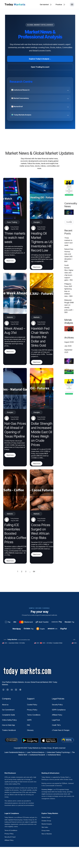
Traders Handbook (9, 730)
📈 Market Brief (40, 106)
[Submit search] (70, 222)
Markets (10, 317)
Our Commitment (8, 710)
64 (34, 571)
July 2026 (67, 346)
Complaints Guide (8, 715)
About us (5, 705)
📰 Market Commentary (40, 98)
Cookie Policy (32, 705)
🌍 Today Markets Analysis (40, 114)
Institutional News (54, 755)
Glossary (30, 730)
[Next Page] (39, 571)
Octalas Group (46, 820)
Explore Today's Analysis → (40, 59)
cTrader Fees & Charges (60, 730)
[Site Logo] (15, 4)
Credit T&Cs (56, 725)
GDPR (29, 720)
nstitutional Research (37, 755)
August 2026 (69, 342)
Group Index (46, 830)
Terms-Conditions (33, 715)
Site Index (45, 827)
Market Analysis (47, 824)
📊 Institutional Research (40, 90)
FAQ (28, 725)
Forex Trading (12, 222)
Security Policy (57, 705)
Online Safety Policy (9, 720)
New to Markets (47, 834)
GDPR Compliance (59, 710)
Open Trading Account (40, 67)
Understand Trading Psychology (58, 752)
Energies (37, 222)
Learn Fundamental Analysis (14, 752)
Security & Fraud (10, 837)
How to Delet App (8, 725)
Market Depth (46, 817)
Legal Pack (56, 720)
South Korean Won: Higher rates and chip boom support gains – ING (68, 272)
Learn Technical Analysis (35, 752)
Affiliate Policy (57, 715)
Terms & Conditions (11, 830)
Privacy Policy (32, 710)
